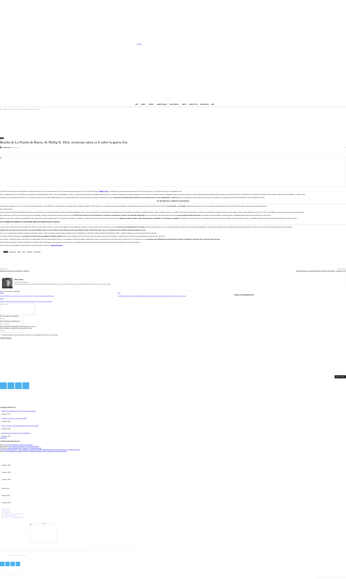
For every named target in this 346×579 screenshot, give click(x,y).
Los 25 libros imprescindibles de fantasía (11, 492)
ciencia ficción (12, 252)
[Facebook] (16, 152)
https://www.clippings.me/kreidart (21, 282)
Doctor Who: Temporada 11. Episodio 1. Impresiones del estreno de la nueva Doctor (23, 499)
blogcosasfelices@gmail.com (17, 555)
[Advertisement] (173, 123)
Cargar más (3, 438)
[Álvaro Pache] (1, 147)
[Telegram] (18, 385)
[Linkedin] (18, 286)
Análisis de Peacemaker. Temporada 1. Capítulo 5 (14, 271)
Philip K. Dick (37, 252)
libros (24, 252)
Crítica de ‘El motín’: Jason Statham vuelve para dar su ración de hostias (19, 425)
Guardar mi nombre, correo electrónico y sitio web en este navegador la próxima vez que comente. (30, 335)
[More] (42, 152)
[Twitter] (10, 385)
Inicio (1, 109)
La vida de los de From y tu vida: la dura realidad (14, 418)
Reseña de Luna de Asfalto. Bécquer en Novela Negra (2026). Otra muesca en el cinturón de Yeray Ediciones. (26, 301)
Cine (119, 293)
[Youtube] (25, 385)
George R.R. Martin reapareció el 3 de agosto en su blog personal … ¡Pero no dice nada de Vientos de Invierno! (27, 296)
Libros (5, 109)
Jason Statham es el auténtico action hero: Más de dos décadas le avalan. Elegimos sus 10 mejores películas (49, 449)
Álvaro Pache (7, 147)
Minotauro (29, 252)
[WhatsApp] (36, 152)
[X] (23, 152)
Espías (19, 252)
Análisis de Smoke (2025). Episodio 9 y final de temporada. (25, 448)
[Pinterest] (29, 152)
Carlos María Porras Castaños (8, 449)
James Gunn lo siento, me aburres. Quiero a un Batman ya (16, 433)
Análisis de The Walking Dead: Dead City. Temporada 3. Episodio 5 (18, 411)
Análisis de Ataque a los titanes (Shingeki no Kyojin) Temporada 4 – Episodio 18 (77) (321, 271)
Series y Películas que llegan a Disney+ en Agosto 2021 (15, 485)
